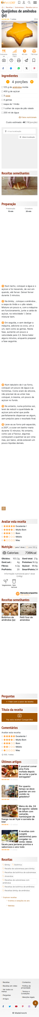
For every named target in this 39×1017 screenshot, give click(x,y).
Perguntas (7, 995)
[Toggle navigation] (35, 2)
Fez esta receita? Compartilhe (19, 720)
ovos (8, 95)
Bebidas (11, 906)
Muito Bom (20, 529)
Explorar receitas (10, 897)
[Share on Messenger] (11, 68)
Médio (18, 537)
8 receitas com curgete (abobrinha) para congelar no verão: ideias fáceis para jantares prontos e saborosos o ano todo (19, 839)
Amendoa (9, 876)
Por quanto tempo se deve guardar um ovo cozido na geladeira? (27, 791)
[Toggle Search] (29, 2)
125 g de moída (16, 87)
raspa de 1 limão (11, 104)
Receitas (6, 982)
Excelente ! (21, 526)
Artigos (6, 999)
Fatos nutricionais (29, 117)
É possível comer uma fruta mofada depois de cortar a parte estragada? (28, 771)
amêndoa (17, 87)
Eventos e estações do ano (19, 901)
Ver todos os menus (7, 990)
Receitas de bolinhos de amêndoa (19, 887)
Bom (17, 533)
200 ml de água (11, 112)
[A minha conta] (23, 2)
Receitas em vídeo (10, 986)
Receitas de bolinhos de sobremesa (20, 872)
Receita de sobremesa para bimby (20, 868)
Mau (17, 540)
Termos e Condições (25, 992)
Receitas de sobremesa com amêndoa (16, 881)
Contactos (26, 982)
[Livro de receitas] (19, 2)
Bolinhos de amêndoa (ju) (8, 618)
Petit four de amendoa (26, 618)
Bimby (7, 865)
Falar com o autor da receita (20, 702)
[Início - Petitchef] (3, 7)
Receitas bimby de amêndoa (17, 890)
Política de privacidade (26, 987)
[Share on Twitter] (26, 68)
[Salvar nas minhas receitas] (33, 60)
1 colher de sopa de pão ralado (19, 108)
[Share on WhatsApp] (19, 68)
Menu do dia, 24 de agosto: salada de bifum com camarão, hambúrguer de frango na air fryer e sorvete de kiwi (19, 814)
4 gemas (8, 100)
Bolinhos (18, 865)
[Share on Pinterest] (34, 68)
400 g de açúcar (12, 91)
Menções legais (28, 997)
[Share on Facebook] (3, 68)
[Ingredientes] (4, 508)
